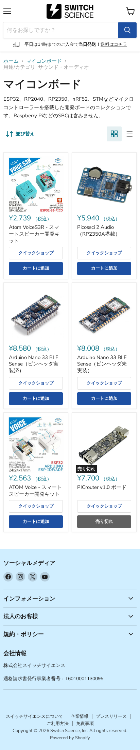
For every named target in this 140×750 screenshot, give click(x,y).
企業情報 (79, 716)
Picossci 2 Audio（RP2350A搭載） (98, 230)
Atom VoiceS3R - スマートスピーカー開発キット (34, 234)
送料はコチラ (114, 44)
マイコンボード (44, 61)
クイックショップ (36, 253)
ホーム (11, 61)
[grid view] (114, 133)
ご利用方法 (58, 724)
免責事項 (85, 724)
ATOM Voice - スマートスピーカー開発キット (35, 490)
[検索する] (127, 30)
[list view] (129, 133)
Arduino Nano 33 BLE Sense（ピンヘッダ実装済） (33, 364)
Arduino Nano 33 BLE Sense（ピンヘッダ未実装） (102, 364)
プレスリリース (111, 716)
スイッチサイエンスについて (34, 716)
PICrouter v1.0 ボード (101, 487)
